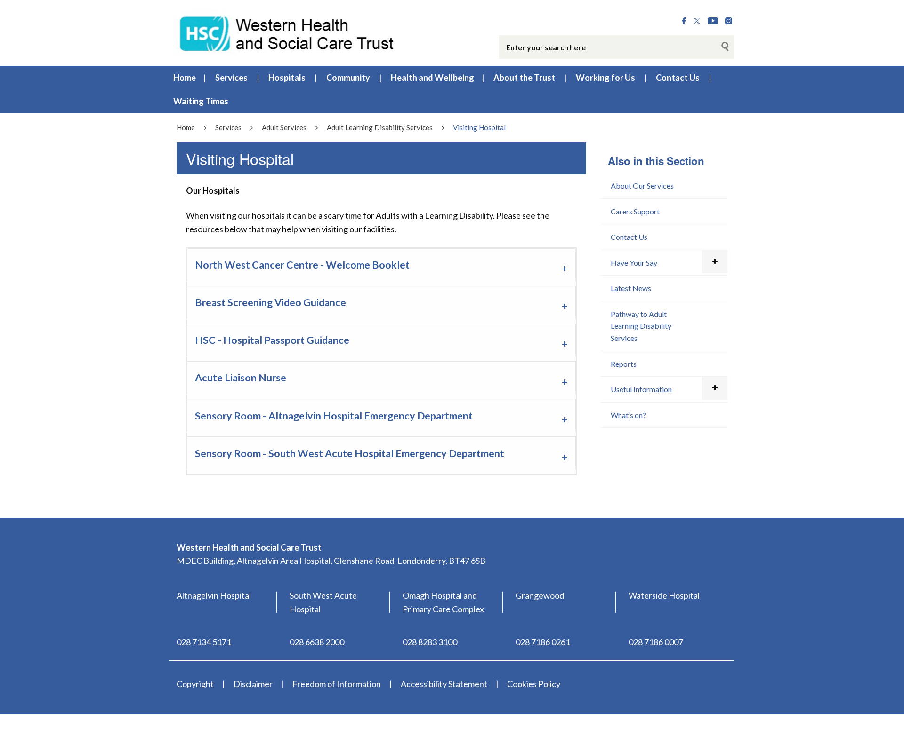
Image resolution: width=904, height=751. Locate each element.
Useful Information (641, 389)
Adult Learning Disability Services (380, 127)
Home (184, 77)
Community (348, 77)
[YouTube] (712, 21)
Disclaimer (253, 684)
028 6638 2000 (317, 642)
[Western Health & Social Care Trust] (287, 32)
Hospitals (287, 77)
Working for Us (605, 77)
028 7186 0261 (543, 642)
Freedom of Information (336, 684)
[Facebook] (684, 21)
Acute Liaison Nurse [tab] (240, 378)
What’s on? (628, 415)
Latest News (631, 288)
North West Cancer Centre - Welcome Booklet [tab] (302, 265)
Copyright (195, 684)
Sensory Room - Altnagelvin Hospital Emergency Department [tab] (334, 416)
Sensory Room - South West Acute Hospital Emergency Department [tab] (349, 453)
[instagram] (728, 21)
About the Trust (524, 77)
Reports (624, 363)
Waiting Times (200, 101)
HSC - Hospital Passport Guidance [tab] (272, 340)
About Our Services (642, 185)
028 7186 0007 (656, 642)
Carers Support (635, 211)
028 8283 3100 (430, 642)
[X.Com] (697, 21)
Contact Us (678, 77)
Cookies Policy (533, 684)
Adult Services (284, 127)
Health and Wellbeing (432, 77)
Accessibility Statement (444, 684)
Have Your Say (634, 262)
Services (231, 77)
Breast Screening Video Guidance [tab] (270, 302)
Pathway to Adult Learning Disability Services (641, 325)
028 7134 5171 (204, 642)
